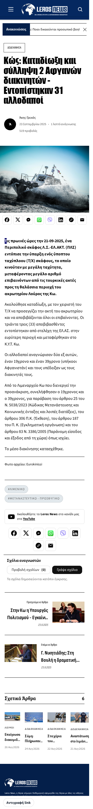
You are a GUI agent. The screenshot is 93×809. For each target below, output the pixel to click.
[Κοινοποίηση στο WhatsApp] (39, 219)
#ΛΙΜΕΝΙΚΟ (16, 489)
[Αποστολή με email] (82, 219)
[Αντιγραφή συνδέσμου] (71, 219)
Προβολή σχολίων (29, 569)
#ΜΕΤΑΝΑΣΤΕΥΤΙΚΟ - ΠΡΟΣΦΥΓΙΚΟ (34, 498)
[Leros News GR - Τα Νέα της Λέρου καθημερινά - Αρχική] (44, 9)
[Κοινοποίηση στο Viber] (50, 219)
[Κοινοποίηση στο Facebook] (7, 219)
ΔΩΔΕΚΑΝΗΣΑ (14, 48)
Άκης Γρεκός (27, 117)
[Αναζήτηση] (80, 9)
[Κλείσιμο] (85, 29)
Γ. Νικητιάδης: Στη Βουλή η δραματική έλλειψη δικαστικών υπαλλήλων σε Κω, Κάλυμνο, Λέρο (60, 657)
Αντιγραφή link (18, 802)
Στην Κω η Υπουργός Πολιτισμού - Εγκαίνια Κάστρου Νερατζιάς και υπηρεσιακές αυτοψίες (26, 614)
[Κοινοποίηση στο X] (17, 219)
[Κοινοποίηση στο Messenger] (28, 219)
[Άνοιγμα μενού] (11, 9)
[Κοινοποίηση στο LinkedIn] (60, 219)
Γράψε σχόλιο (67, 569)
